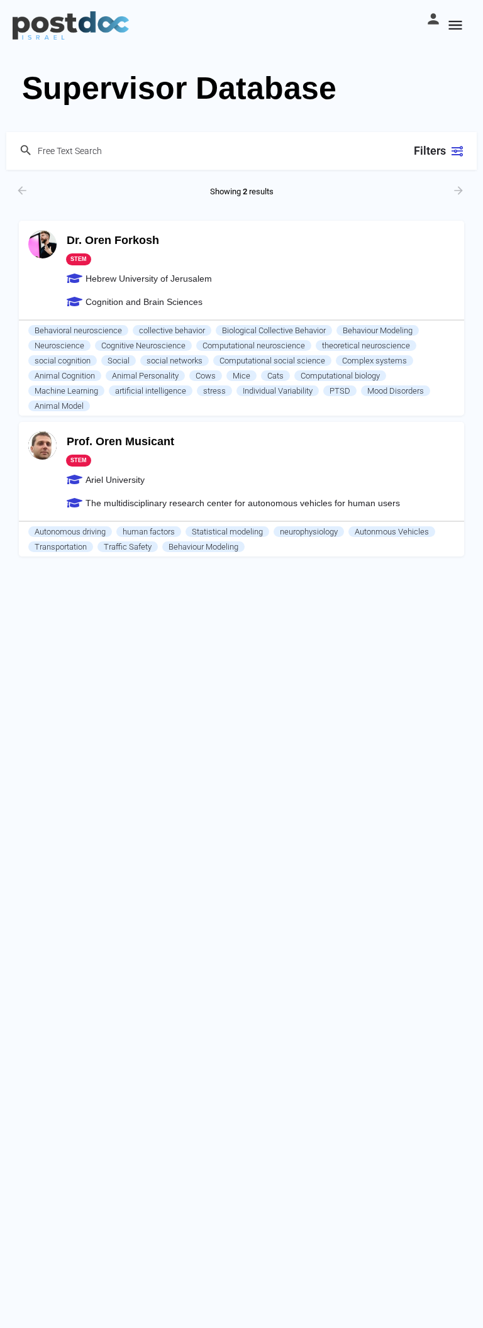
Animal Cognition (65, 376)
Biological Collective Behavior (274, 330)
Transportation (61, 547)
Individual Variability (278, 391)
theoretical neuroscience (366, 345)
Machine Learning (66, 391)
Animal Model (59, 406)
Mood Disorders (395, 391)
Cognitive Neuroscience (143, 345)
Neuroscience (59, 345)
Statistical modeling (227, 532)
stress (214, 391)
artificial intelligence (150, 391)
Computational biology (340, 376)
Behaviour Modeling (378, 330)
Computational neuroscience (254, 345)
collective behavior (172, 330)
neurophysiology (309, 532)
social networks (175, 361)
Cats (275, 376)
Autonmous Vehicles (392, 532)
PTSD (340, 391)
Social (119, 361)
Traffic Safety (128, 547)
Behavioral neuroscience (78, 330)
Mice (241, 376)
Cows (206, 376)
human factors (149, 532)
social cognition (63, 361)
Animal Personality (145, 376)
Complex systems (374, 361)
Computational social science (272, 361)
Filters (430, 150)
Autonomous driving (70, 532)
